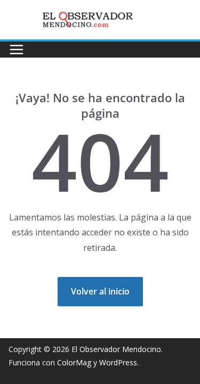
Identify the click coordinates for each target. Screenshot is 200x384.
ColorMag (74, 362)
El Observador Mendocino (116, 349)
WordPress (118, 362)
